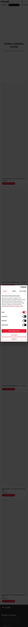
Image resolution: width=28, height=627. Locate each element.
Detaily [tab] (14, 291)
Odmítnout (14, 338)
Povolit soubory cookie (14, 330)
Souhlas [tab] (5, 291)
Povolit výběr (14, 334)
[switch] (24, 316)
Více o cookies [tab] (23, 291)
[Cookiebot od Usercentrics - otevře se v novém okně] (20, 287)
